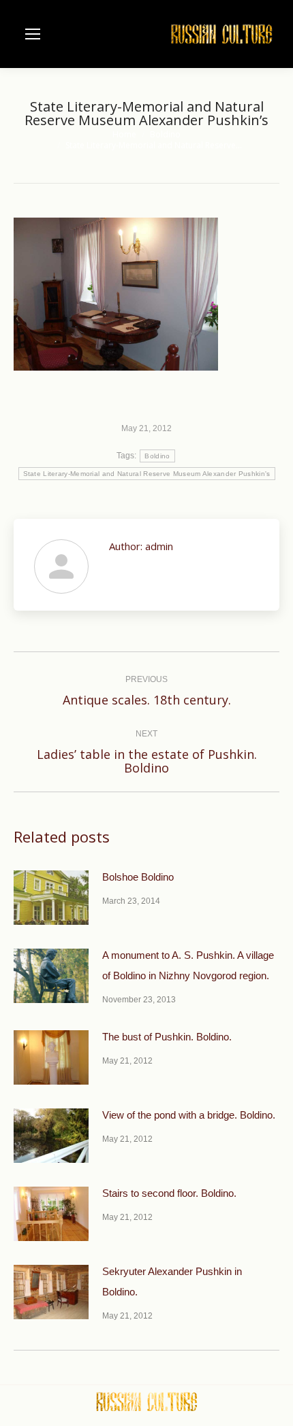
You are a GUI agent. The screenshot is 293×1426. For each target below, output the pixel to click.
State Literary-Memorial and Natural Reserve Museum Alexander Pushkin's (147, 473)
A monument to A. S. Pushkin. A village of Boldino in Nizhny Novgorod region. (188, 965)
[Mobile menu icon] (32, 34)
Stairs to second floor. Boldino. (169, 1193)
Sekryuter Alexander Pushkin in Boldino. (172, 1281)
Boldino (157, 456)
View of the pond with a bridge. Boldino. (188, 1115)
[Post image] (51, 897)
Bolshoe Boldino (138, 877)
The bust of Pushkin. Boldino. (167, 1036)
